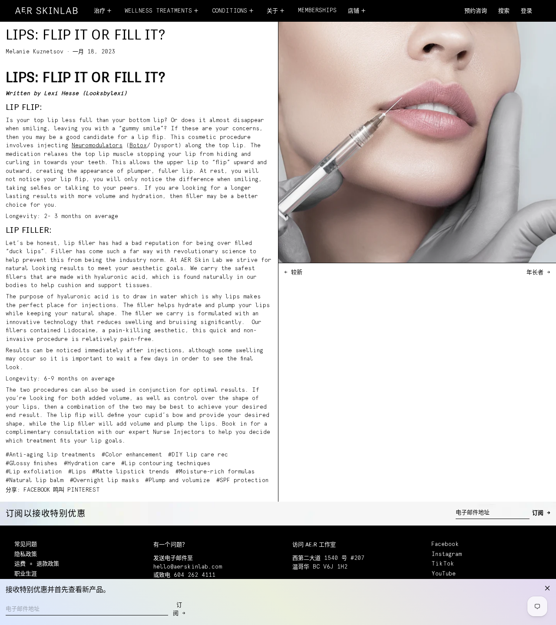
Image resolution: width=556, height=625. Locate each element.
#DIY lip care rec (198, 455)
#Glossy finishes (31, 463)
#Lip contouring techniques (165, 463)
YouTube (443, 574)
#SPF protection (242, 480)
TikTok (442, 564)
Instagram (446, 554)
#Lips (77, 472)
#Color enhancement (132, 455)
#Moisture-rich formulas (215, 472)
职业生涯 (25, 574)
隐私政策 (25, 554)
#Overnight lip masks (104, 480)
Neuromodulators (97, 146)
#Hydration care (89, 463)
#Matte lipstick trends (130, 472)
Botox (138, 146)
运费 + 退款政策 (36, 564)
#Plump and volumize (177, 480)
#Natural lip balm (34, 480)
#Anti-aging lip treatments (50, 455)
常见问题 (25, 544)
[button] (504, 11)
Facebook (445, 544)
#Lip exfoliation (34, 472)
